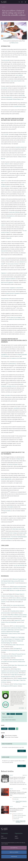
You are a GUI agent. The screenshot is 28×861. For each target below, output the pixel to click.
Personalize (14, 856)
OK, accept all (14, 847)
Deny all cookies (14, 852)
